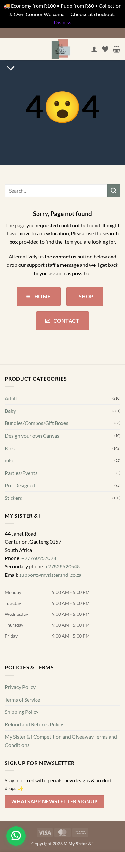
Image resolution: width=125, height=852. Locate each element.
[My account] (94, 49)
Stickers (13, 497)
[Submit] (113, 190)
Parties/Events (21, 473)
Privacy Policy (20, 687)
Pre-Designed (20, 485)
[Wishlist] (105, 49)
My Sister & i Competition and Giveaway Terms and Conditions (61, 740)
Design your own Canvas (32, 435)
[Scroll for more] (10, 68)
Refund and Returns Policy (34, 724)
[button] (9, 49)
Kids (10, 448)
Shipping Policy (21, 712)
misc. (10, 460)
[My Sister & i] (60, 49)
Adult (11, 398)
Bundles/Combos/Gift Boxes (36, 423)
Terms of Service (22, 699)
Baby (10, 410)
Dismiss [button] (62, 22)
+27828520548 (62, 566)
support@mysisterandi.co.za (50, 574)
